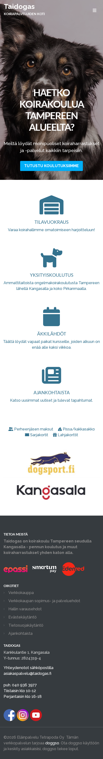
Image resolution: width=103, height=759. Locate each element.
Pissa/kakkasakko (79, 429)
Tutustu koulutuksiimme (51, 166)
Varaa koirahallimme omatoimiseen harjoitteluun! (51, 225)
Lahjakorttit (68, 435)
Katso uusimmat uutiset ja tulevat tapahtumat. (51, 396)
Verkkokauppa (21, 592)
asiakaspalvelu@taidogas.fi (27, 673)
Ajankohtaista (20, 633)
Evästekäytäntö (22, 617)
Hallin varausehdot (25, 609)
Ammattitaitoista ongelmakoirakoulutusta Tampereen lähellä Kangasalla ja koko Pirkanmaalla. (51, 281)
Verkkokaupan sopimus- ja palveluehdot (44, 601)
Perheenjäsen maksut (33, 429)
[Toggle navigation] (94, 10)
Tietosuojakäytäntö (25, 625)
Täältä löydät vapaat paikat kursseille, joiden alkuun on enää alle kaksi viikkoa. (51, 340)
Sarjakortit (39, 435)
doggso (52, 743)
